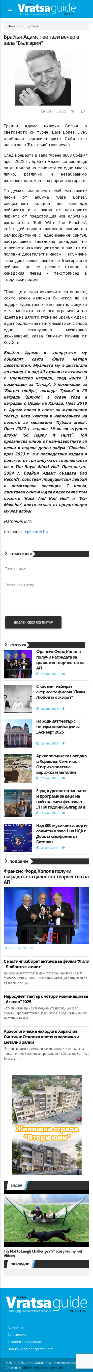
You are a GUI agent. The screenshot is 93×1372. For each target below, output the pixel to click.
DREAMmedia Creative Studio (42, 1368)
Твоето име (15, 568)
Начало (14, 26)
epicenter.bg (36, 531)
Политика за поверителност (30, 1349)
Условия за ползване (25, 1341)
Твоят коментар (19, 584)
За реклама (17, 1334)
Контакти (15, 1327)
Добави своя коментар (33, 622)
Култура (32, 26)
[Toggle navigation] (10, 9)
